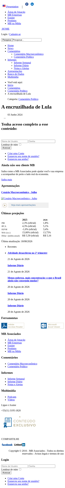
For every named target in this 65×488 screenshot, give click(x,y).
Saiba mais (6, 179)
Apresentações (15, 71)
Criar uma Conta (16, 153)
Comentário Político (24, 57)
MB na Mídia (14, 23)
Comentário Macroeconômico (29, 54)
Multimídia (13, 77)
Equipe (11, 17)
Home (11, 45)
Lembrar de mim (9, 144)
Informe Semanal (22, 62)
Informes (12, 59)
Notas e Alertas (21, 68)
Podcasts (12, 396)
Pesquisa (7, 40)
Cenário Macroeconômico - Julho (19, 192)
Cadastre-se (15, 34)
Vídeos (11, 399)
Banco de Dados (16, 74)
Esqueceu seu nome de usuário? (23, 156)
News (10, 48)
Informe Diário (21, 65)
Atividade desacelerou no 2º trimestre (27, 253)
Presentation (12, 6)
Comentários (14, 51)
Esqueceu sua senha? (18, 159)
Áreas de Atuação (16, 12)
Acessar (6, 148)
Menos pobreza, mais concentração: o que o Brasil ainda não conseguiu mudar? (34, 279)
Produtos (12, 20)
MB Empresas (15, 14)
